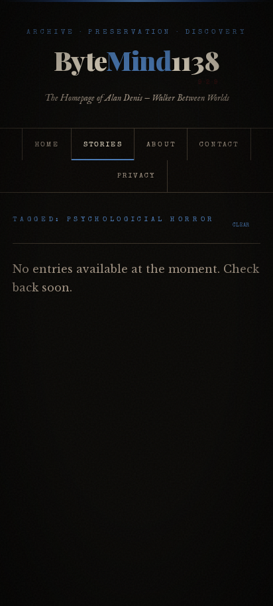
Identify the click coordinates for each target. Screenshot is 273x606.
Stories (103, 144)
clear (241, 225)
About (161, 144)
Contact (219, 144)
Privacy (136, 175)
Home (47, 144)
